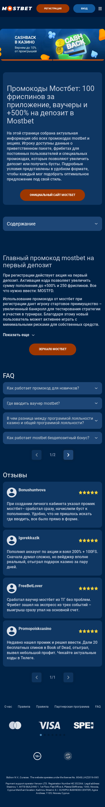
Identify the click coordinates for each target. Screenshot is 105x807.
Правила (24, 706)
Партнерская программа (71, 706)
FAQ (98, 706)
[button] (41, 735)
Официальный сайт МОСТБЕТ (52, 195)
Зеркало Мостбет (52, 349)
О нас (8, 706)
